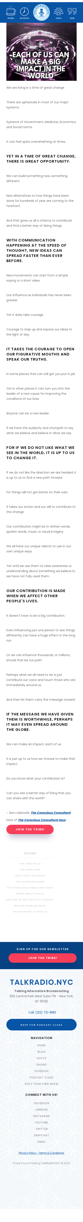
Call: (31, 1012)
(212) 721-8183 (45, 1012)
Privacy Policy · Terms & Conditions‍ (41, 1153)
